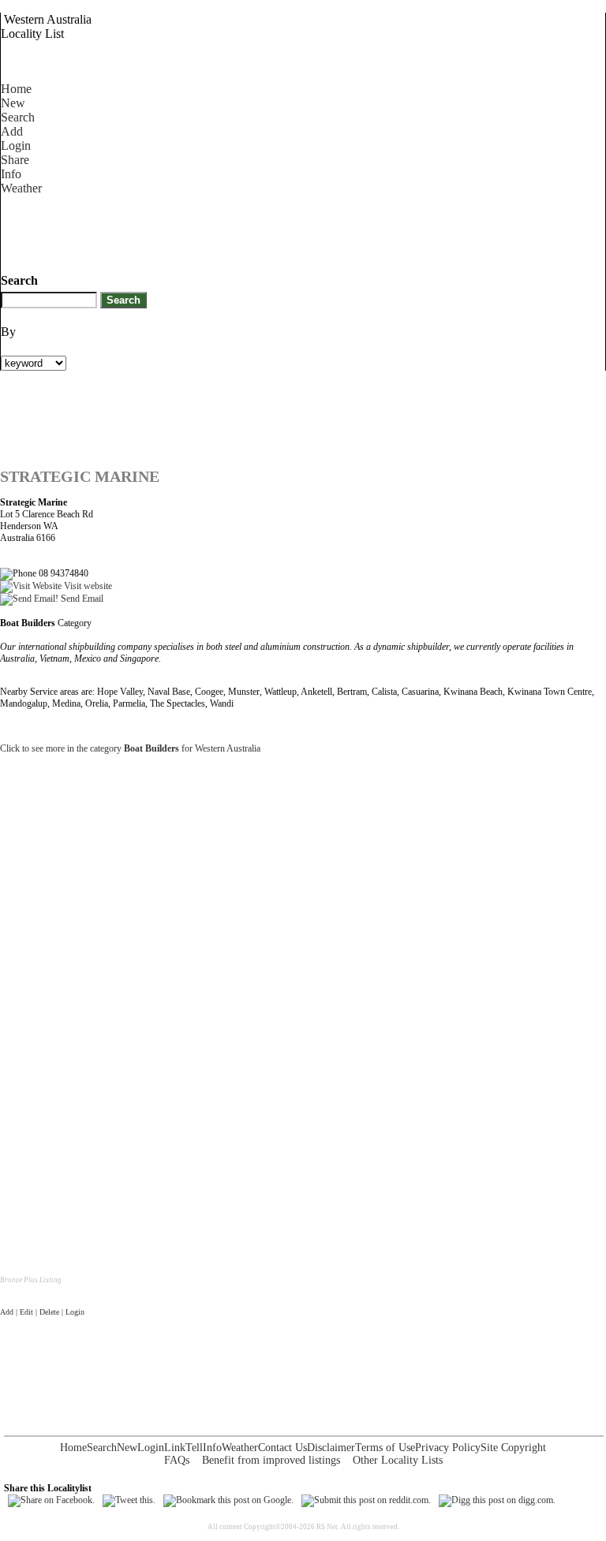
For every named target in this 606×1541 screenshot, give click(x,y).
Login (16, 145)
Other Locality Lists (398, 1460)
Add (12, 131)
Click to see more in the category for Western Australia (130, 748)
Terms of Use (385, 1447)
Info (11, 174)
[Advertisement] (288, 231)
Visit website (87, 585)
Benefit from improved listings (271, 1460)
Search (18, 117)
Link (174, 1447)
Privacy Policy (448, 1447)
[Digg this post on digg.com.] (497, 1500)
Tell (194, 1447)
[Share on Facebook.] (51, 1500)
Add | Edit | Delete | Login (42, 1312)
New (13, 103)
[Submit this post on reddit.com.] (366, 1500)
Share (15, 159)
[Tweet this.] (129, 1500)
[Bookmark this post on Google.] (228, 1500)
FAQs (176, 1460)
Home (16, 88)
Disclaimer (331, 1447)
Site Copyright (513, 1447)
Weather (21, 188)
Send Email (80, 598)
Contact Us (282, 1447)
